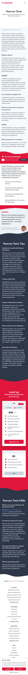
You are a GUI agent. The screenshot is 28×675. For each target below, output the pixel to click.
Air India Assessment (14, 638)
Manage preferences (14, 672)
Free (14, 473)
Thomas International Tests (14, 616)
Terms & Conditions (14, 655)
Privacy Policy (14, 652)
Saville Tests (14, 614)
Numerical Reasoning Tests (14, 597)
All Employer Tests (14, 641)
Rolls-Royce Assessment (14, 633)
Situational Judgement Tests (14, 595)
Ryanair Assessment (14, 636)
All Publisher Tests (14, 621)
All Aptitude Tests (14, 602)
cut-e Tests (14, 619)
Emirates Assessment (14, 628)
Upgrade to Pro (14, 442)
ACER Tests (14, 609)
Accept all (7, 669)
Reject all (20, 669)
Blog (14, 657)
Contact (14, 648)
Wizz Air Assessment (14, 631)
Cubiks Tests (14, 611)
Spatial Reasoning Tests (14, 590)
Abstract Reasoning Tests (14, 592)
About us (14, 650)
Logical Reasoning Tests (14, 599)
